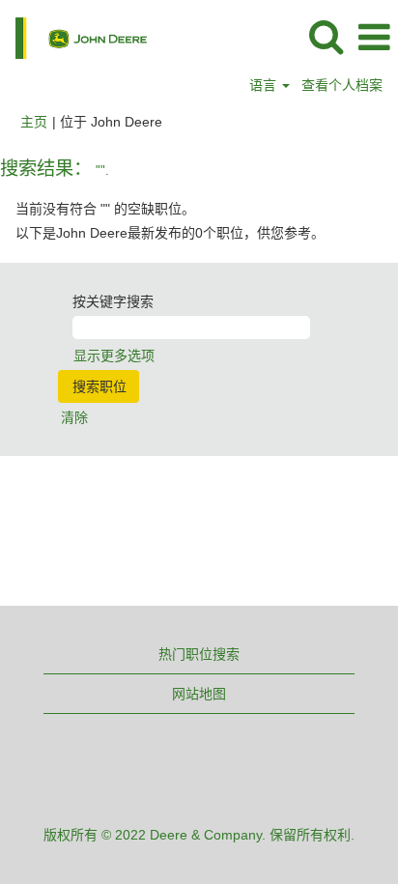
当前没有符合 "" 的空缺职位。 (105, 208)
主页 (33, 121)
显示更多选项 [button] (114, 355)
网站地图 (199, 693)
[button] (374, 37)
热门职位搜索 (199, 654)
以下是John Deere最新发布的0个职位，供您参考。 (170, 233)
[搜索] (325, 36)
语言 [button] (264, 85)
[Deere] (74, 36)
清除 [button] (74, 417)
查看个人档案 (342, 85)
